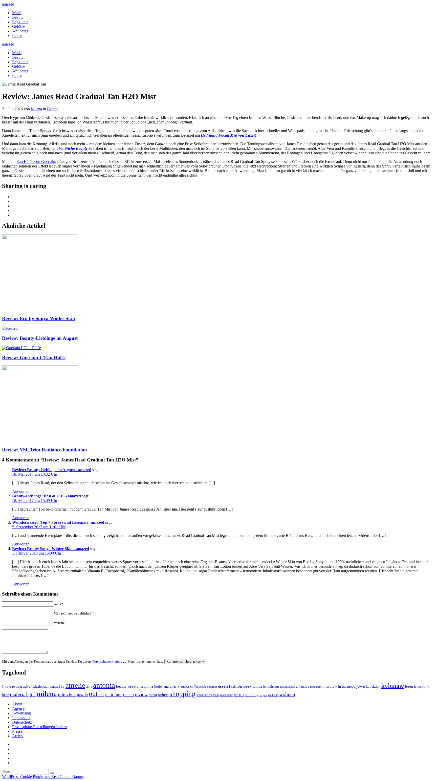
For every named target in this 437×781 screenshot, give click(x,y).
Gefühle (18, 26)
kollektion (373, 686)
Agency (18, 708)
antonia (104, 685)
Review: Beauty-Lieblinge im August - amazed (51, 470)
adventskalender (36, 686)
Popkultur (20, 22)
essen (223, 686)
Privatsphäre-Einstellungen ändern (39, 727)
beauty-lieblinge (140, 686)
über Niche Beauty (72, 148)
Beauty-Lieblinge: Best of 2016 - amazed (46, 496)
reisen (128, 694)
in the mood (346, 686)
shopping (182, 694)
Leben (17, 35)
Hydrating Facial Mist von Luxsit (228, 135)
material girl (23, 694)
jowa (360, 686)
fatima (257, 686)
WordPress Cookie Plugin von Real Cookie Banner (43, 776)
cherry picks (179, 686)
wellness (273, 695)
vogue (263, 694)
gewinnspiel (287, 686)
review (141, 694)
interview (329, 686)
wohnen (287, 694)
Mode (16, 13)
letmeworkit (422, 686)
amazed (8, 4)
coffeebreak (198, 686)
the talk (239, 695)
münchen (67, 694)
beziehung (161, 686)
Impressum (21, 717)
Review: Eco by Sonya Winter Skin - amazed (50, 548)
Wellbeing (20, 31)
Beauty (18, 17)
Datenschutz (22, 722)
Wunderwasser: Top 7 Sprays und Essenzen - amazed (58, 522)
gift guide (302, 686)
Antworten (20, 491)
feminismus (271, 686)
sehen (163, 694)
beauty (121, 686)
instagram (315, 686)
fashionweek (240, 686)
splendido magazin (207, 695)
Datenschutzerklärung (107, 661)
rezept (153, 695)
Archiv (17, 736)
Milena (36, 109)
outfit (96, 694)
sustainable (226, 695)
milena (47, 693)
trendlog (251, 694)
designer (212, 686)
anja (89, 686)
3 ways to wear (12, 686)
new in (82, 694)
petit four (113, 694)
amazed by (57, 686)
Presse (17, 731)
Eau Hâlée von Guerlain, (36, 161)
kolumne (392, 685)
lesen (409, 686)
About (17, 704)
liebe (5, 695)
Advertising (21, 713)
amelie (75, 685)
